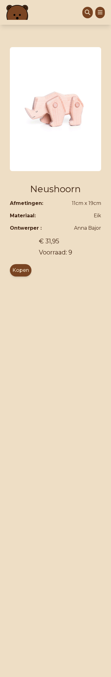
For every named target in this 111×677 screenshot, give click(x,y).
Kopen (20, 270)
